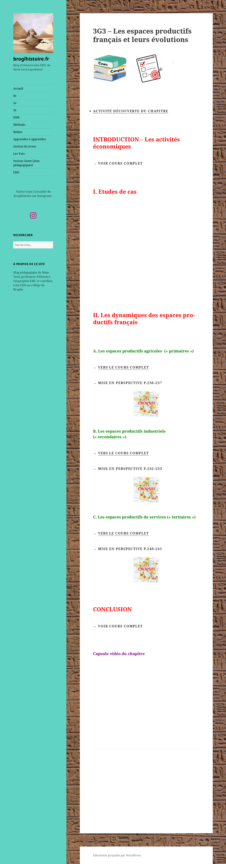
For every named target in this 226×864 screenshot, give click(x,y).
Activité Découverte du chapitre (130, 111)
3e (14, 110)
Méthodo (19, 125)
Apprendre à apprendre (29, 139)
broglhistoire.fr (31, 58)
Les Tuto (19, 154)
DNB (16, 117)
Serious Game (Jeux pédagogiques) (26, 163)
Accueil (18, 88)
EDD (16, 172)
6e (14, 96)
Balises (17, 132)
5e (14, 103)
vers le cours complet (123, 367)
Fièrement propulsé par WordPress (117, 855)
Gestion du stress (24, 146)
